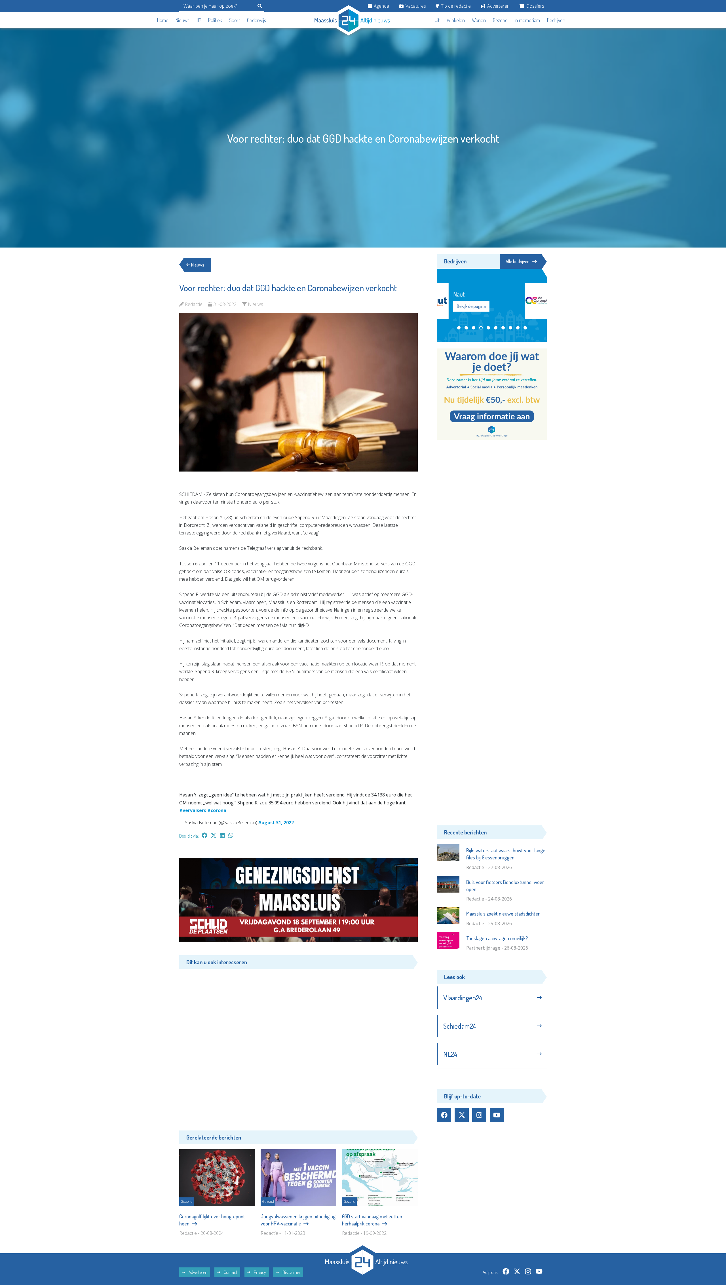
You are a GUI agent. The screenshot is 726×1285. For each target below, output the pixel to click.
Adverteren (498, 6)
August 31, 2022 (276, 822)
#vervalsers (192, 810)
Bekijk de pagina (504, 306)
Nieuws (182, 20)
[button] (459, 328)
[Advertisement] (298, 1045)
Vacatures (415, 6)
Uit (437, 20)
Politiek (215, 20)
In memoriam (527, 20)
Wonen (479, 20)
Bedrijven (556, 20)
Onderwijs (256, 20)
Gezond (500, 20)
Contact (230, 1272)
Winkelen (456, 20)
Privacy (259, 1272)
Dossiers (534, 6)
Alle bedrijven (517, 261)
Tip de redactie (455, 6)
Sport (234, 20)
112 (199, 20)
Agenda (381, 6)
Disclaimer (291, 1272)
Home (162, 20)
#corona (216, 810)
